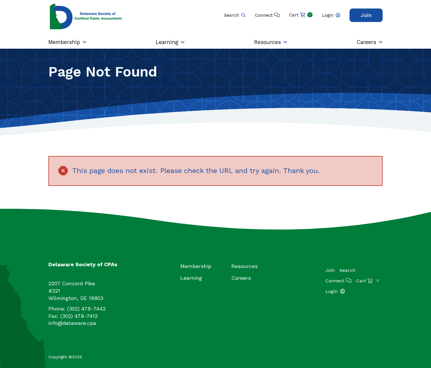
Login (327, 15)
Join (366, 15)
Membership (64, 42)
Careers (366, 42)
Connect (264, 15)
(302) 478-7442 (86, 309)
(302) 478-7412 (79, 316)
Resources (267, 42)
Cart (300, 15)
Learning (167, 42)
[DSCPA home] (86, 16)
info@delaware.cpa (72, 323)
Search (231, 15)
